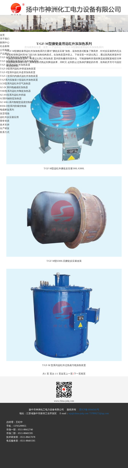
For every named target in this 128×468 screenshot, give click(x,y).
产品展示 (4, 53)
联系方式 (4, 132)
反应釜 (50, 10)
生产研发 (4, 128)
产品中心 (56, 47)
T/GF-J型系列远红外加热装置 (15, 65)
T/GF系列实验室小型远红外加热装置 (19, 80)
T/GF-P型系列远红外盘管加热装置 (17, 72)
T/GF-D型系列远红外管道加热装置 (18, 68)
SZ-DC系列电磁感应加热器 (14, 87)
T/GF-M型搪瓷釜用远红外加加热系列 (19, 61)
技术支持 (4, 124)
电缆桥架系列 (7, 109)
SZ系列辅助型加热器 (11, 98)
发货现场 (4, 113)
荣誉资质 (4, 121)
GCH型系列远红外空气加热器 (15, 83)
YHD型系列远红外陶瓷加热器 (15, 91)
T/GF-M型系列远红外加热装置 (15, 57)
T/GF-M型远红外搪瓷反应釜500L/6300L (64, 168)
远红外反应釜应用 (9, 117)
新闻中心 (4, 42)
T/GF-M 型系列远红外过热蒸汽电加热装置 (64, 365)
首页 (2, 35)
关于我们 (4, 38)
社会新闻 (4, 46)
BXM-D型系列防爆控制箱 (13, 106)
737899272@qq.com (99, 413)
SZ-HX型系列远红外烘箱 (13, 95)
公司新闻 (4, 50)
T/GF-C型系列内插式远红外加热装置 (19, 76)
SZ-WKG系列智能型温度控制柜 (16, 102)
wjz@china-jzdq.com (78, 413)
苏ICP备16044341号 (89, 409)
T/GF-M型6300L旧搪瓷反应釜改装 (64, 261)
